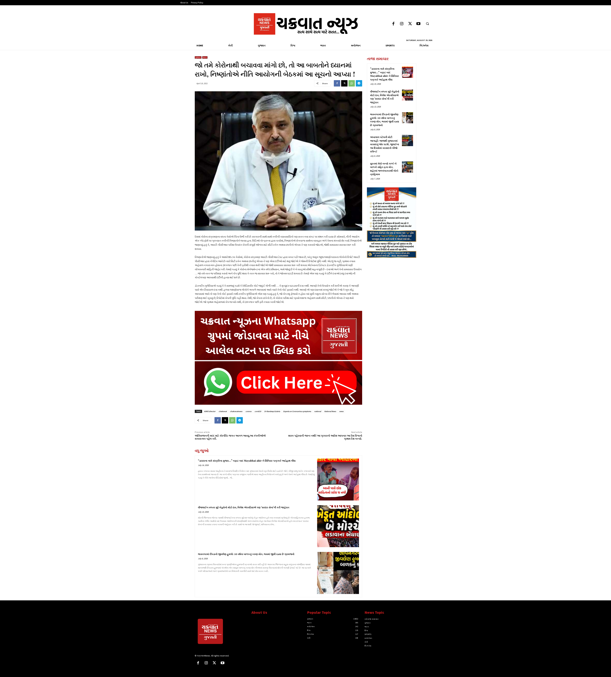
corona (248, 411)
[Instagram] (401, 24)
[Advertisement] (391, 282)
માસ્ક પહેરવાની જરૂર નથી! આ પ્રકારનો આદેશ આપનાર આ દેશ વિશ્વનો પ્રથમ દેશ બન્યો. (325, 437)
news (341, 411)
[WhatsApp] (351, 83)
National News (330, 411)
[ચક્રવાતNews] (221, 632)
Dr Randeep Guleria (272, 411)
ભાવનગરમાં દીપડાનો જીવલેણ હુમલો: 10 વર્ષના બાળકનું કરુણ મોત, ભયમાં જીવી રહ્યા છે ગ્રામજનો (246, 554)
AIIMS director (209, 411)
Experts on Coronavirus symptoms (297, 411)
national (317, 411)
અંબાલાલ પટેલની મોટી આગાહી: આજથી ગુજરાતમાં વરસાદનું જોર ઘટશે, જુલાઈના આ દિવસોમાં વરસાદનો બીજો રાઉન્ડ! (384, 144)
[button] (427, 23)
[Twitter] (410, 24)
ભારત (205, 57)
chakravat (223, 411)
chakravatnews (236, 411)
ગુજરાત (198, 57)
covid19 (258, 411)
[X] (344, 83)
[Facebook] (393, 24)
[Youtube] (418, 24)
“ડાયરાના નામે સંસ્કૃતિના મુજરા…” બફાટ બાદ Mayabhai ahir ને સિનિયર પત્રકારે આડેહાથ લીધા (247, 460)
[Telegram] (359, 83)
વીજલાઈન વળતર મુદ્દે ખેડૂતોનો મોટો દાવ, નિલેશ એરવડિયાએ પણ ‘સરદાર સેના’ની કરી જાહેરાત (243, 507)
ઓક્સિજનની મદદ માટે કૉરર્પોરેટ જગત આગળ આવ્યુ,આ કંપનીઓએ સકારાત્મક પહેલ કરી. (230, 437)
